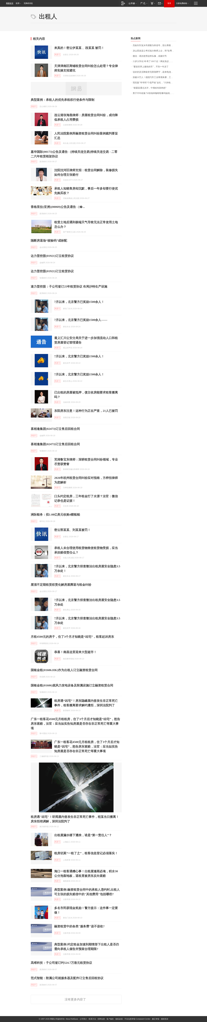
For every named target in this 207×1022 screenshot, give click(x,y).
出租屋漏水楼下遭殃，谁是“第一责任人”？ (83, 835)
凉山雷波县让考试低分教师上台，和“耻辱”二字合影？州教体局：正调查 (154, 51)
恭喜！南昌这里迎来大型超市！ (75, 652)
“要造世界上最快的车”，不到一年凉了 (151, 67)
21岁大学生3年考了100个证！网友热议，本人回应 (154, 61)
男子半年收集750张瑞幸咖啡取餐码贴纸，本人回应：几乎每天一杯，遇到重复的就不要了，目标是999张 (154, 93)
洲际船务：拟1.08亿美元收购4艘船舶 (55, 514)
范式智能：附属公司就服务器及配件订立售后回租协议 (67, 978)
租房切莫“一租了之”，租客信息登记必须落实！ (86, 853)
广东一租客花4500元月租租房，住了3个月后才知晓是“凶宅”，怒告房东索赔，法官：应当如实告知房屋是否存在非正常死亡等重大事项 (75, 723)
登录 (169, 3)
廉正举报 (155, 1019)
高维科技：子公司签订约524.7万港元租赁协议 (61, 962)
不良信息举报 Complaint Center (137, 1019)
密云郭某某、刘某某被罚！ (72, 529)
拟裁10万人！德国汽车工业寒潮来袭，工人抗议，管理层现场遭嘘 (154, 77)
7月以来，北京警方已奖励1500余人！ (79, 301)
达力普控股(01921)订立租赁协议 (52, 255)
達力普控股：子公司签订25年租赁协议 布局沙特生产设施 (69, 286)
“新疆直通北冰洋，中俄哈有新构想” (149, 88)
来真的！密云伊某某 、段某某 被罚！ (79, 47)
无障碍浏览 (28, 3)
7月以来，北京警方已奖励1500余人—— (80, 319)
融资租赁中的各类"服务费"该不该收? (79, 926)
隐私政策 (119, 1019)
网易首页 (9, 3)
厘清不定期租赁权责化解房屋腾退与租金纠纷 (61, 584)
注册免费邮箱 (181, 3)
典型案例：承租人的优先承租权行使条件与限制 (62, 99)
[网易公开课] (132, 3)
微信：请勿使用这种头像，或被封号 (150, 56)
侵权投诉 (164, 1019)
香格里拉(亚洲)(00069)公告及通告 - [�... (58, 206)
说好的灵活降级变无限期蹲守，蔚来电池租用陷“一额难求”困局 (154, 72)
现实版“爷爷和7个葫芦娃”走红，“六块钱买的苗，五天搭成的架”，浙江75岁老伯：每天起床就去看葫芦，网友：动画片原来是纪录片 (154, 82)
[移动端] (123, 3)
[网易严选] (143, 3)
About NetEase (72, 1019)
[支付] (152, 3)
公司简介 (83, 1019)
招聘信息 (101, 1019)
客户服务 (110, 1019)
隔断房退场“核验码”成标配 (49, 240)
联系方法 (92, 1019)
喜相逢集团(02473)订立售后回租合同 (55, 428)
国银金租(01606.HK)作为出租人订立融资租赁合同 (64, 670)
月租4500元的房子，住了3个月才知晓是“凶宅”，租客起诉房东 (72, 636)
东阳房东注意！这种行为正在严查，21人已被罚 (86, 410)
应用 (17, 3)
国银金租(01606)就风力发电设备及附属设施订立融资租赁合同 (72, 685)
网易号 (57, 55)
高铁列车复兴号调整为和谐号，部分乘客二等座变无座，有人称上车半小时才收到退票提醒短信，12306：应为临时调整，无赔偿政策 (154, 45)
